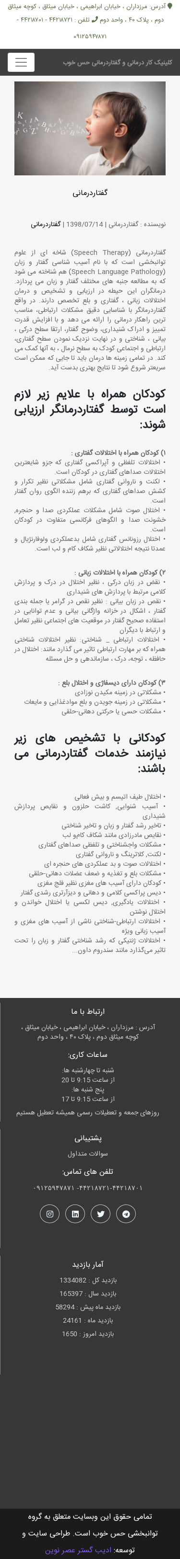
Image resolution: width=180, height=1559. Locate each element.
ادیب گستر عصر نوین (78, 1550)
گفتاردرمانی (90, 193)
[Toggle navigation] (21, 62)
